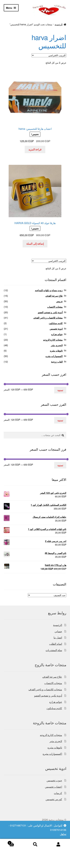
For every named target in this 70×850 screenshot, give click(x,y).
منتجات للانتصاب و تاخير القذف (48, 317)
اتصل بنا (58, 637)
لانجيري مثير (57, 345)
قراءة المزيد (35, 149)
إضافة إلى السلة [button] (35, 243)
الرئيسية (59, 24)
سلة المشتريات (54, 650)
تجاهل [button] (63, 834)
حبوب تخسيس (54, 780)
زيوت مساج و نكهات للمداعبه (49, 290)
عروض (59, 301)
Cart (16, 841)
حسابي (58, 631)
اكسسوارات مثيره (54, 356)
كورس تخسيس (54, 799)
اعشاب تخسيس (53, 787)
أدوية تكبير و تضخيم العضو (50, 312)
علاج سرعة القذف (54, 295)
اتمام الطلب (55, 644)
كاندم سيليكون (56, 323)
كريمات (58, 793)
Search (35, 844)
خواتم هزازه (57, 334)
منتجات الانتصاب (55, 306)
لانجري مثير (55, 741)
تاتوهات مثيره (56, 350)
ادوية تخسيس (56, 328)
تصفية (60, 390)
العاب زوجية (57, 361)
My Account (58, 844)
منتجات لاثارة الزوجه (53, 339)
